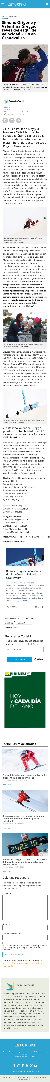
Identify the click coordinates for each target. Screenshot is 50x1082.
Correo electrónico (11, 934)
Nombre (6, 924)
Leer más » (6, 784)
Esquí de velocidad (12, 618)
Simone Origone (24, 623)
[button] (47, 4)
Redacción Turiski (16, 101)
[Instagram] (18, 1065)
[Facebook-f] (14, 1065)
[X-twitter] (31, 1065)
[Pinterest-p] (22, 1065)
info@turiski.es (30, 1057)
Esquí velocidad (10, 16)
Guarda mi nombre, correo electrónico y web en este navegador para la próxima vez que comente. (24, 947)
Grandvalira (29, 618)
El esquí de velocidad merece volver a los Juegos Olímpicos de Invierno (24, 776)
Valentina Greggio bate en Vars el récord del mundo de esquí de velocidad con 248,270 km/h (24, 862)
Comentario (8, 893)
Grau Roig (9, 623)
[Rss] (27, 1065)
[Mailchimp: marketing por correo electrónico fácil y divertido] (39, 661)
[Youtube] (35, 1065)
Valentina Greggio (12, 627)
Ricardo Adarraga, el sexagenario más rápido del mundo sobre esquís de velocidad (23, 819)
